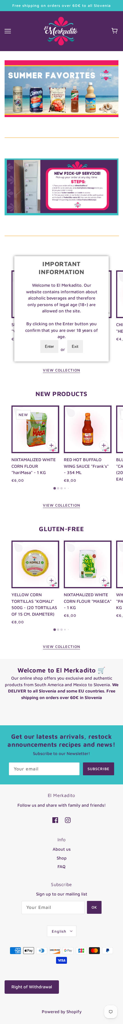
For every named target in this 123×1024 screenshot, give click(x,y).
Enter (49, 346)
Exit (75, 346)
